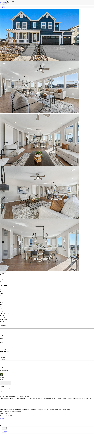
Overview (3, 6)
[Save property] (3, 272)
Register (4, 4)
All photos (2, 273)
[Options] (1, 272)
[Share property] (5, 272)
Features (3, 7)
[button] (47, 35)
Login (1, 4)
